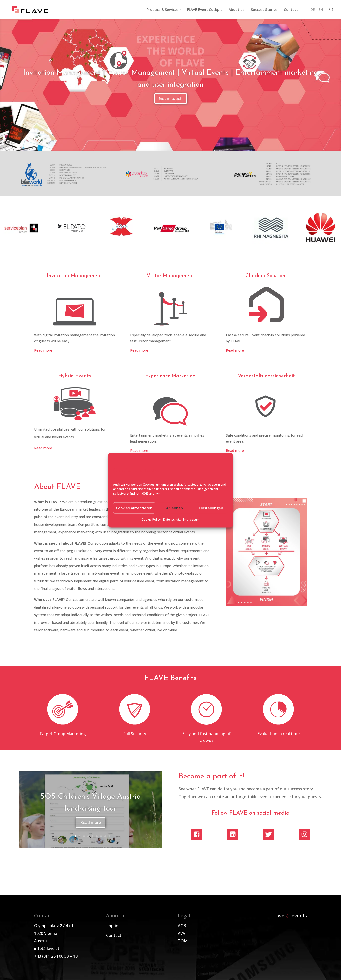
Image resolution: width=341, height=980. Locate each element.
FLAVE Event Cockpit (204, 10)
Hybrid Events (74, 376)
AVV (181, 933)
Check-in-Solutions (266, 275)
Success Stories (264, 10)
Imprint (113, 925)
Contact (291, 10)
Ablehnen (174, 507)
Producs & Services (162, 10)
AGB (182, 925)
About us (236, 10)
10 (109, 836)
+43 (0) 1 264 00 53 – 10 (56, 956)
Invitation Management (74, 275)
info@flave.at (46, 948)
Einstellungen (211, 507)
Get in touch (170, 98)
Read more (43, 350)
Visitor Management (170, 275)
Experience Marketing (170, 376)
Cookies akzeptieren (134, 507)
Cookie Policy (151, 520)
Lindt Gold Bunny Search (90, 803)
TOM (183, 941)
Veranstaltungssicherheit (266, 376)
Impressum (191, 520)
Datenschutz (172, 520)
